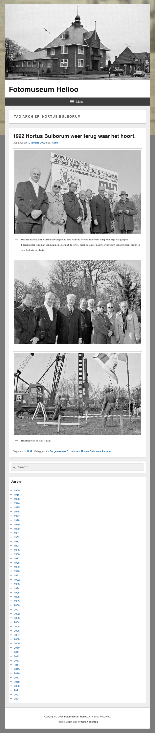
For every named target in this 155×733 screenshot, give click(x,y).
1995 (17, 592)
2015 (17, 669)
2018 (17, 682)
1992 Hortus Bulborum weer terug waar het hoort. (74, 135)
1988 (17, 562)
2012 (17, 656)
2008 (17, 639)
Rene (55, 142)
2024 (17, 698)
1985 (17, 550)
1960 (17, 490)
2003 (17, 618)
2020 (17, 686)
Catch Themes (89, 722)
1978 (17, 520)
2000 (17, 605)
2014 (17, 665)
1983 (17, 541)
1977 (17, 516)
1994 (17, 588)
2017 (17, 677)
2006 (17, 630)
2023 (17, 694)
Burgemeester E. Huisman (64, 451)
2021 (17, 690)
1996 (17, 597)
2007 (17, 635)
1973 (17, 499)
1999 (17, 601)
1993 (17, 584)
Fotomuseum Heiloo (44, 89)
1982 (17, 537)
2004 (17, 622)
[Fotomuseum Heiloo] (77, 79)
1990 (17, 571)
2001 (17, 609)
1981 (17, 533)
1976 (17, 511)
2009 (17, 643)
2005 (17, 626)
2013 (17, 660)
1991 (17, 575)
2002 (17, 614)
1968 (17, 494)
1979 (17, 524)
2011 (17, 652)
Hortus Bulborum (91, 451)
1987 (17, 558)
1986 (17, 554)
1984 (17, 545)
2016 (17, 673)
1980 (17, 529)
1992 (29, 451)
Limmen (106, 451)
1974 (17, 503)
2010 (17, 647)
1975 (17, 507)
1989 (17, 567)
